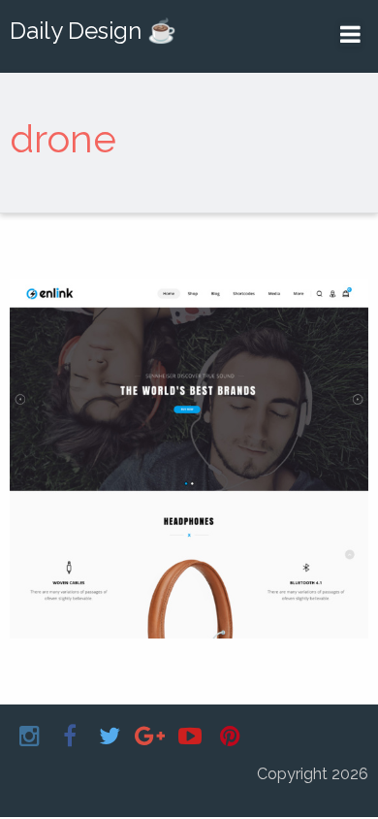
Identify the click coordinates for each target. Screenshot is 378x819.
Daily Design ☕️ (93, 30)
